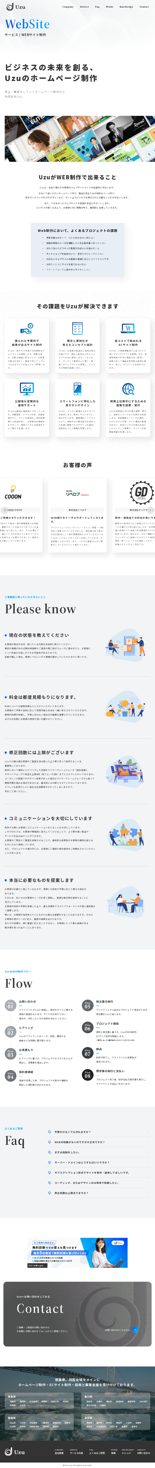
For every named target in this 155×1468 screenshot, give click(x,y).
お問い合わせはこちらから (117, 1329)
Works (109, 6)
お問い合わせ (143, 1452)
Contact (144, 6)
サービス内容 (76, 1452)
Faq (97, 6)
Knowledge (126, 6)
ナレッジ (126, 1452)
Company (68, 6)
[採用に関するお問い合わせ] (77, 1266)
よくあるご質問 (97, 1452)
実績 (113, 1452)
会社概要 (59, 1452)
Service (84, 6)
